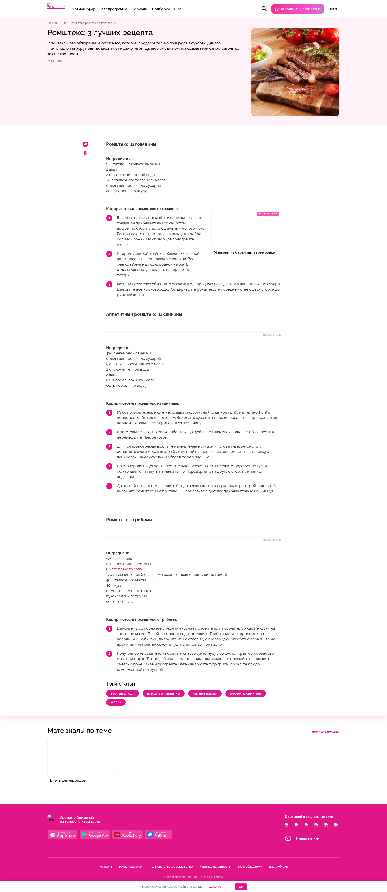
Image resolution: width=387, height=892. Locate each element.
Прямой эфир (83, 9)
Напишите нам (307, 838)
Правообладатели (249, 866)
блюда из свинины (246, 693)
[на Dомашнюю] (56, 7)
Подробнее (213, 886)
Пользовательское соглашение (171, 866)
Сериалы (139, 9)
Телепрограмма (113, 9)
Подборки (161, 9)
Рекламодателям (131, 866)
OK (241, 886)
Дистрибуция (278, 866)
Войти (334, 9)
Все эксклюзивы (326, 732)
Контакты (105, 866)
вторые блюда (123, 693)
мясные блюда (205, 693)
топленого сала (128, 569)
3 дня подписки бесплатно (297, 9)
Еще (178, 9)
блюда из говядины (163, 693)
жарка (116, 702)
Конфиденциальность (215, 866)
